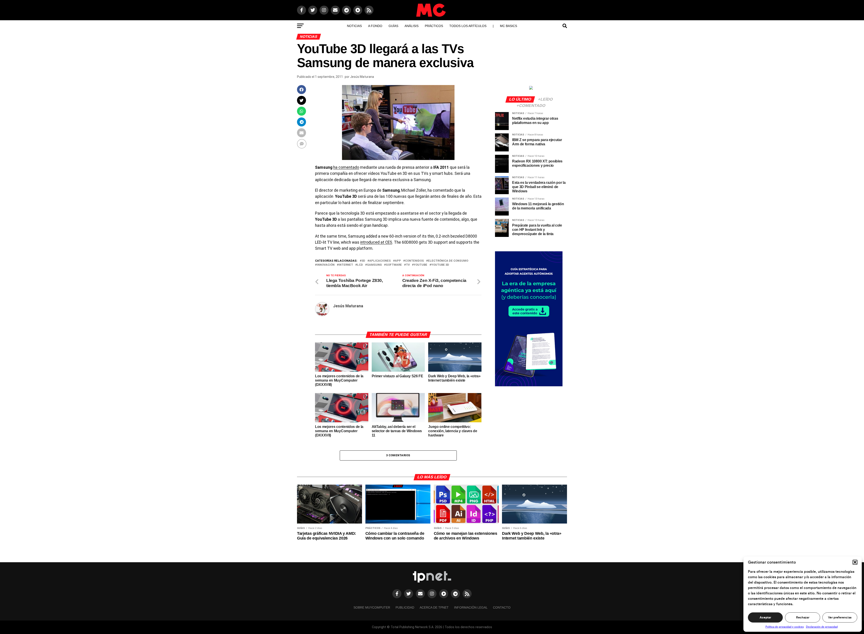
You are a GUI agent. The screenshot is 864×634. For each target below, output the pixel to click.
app (398, 260)
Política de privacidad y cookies (784, 626)
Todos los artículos (467, 26)
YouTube (420, 264)
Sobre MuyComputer (371, 607)
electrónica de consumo (448, 260)
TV (408, 264)
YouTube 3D (440, 264)
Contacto (502, 607)
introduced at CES (376, 242)
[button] (855, 562)
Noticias (354, 26)
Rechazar (802, 617)
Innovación (326, 264)
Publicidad (405, 607)
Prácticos (434, 26)
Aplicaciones (380, 260)
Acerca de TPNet (434, 607)
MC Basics (508, 26)
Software (394, 264)
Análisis (411, 26)
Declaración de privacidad (822, 626)
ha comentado (346, 167)
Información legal (471, 607)
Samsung (374, 264)
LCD (360, 264)
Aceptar (765, 617)
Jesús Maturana (362, 77)
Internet (346, 264)
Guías (393, 26)
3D (363, 260)
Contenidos (414, 260)
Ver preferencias (839, 617)
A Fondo (375, 26)
